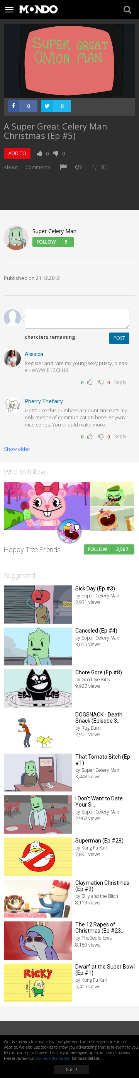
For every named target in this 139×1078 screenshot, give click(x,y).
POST (119, 338)
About (11, 167)
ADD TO (17, 153)
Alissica (34, 354)
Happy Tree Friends (32, 550)
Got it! (71, 1069)
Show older (17, 448)
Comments (37, 167)
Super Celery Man (54, 231)
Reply (120, 382)
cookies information (53, 1058)
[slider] (61, 92)
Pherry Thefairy (44, 401)
